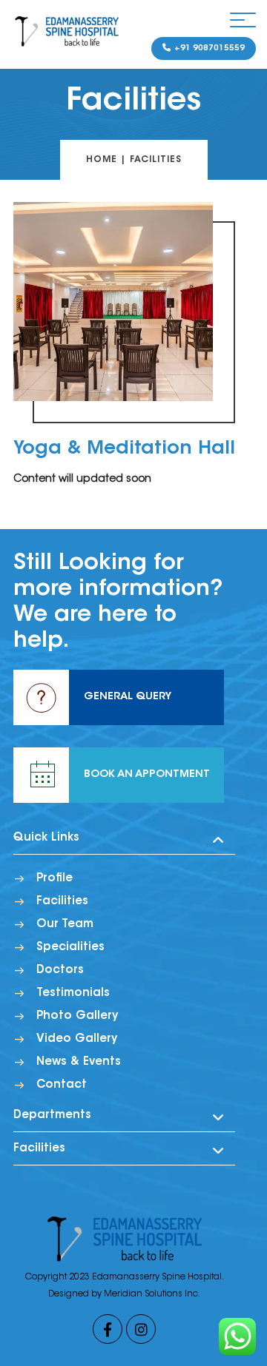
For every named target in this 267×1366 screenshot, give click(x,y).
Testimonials (73, 993)
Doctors (60, 970)
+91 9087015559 (208, 48)
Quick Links (46, 838)
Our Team (64, 924)
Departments (52, 1115)
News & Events (78, 1062)
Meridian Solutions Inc (151, 1294)
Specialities (70, 947)
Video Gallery (76, 1039)
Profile (54, 878)
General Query (127, 697)
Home (101, 159)
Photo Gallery (77, 1016)
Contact (61, 1085)
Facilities (62, 901)
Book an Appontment (147, 775)
